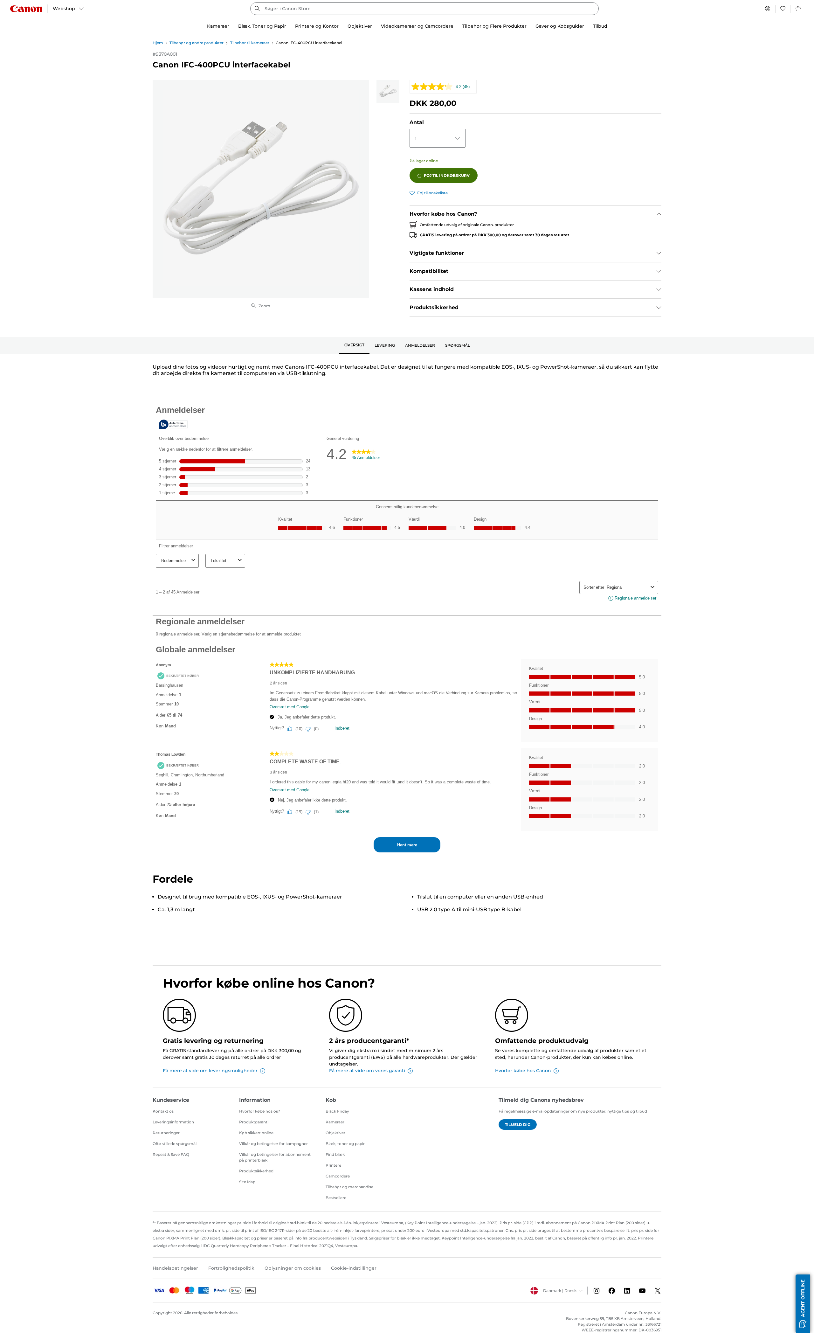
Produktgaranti (253, 1122)
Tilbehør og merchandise (349, 1186)
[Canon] (26, 8)
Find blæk (335, 1154)
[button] (803, 1303)
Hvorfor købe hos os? (259, 1111)
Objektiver (335, 1132)
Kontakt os (163, 1111)
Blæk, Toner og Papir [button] (262, 26)
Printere (333, 1165)
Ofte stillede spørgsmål (175, 1143)
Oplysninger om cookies (293, 1268)
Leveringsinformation (173, 1122)
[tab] (354, 345)
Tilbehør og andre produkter (196, 42)
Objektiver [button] (360, 26)
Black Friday (337, 1111)
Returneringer (166, 1132)
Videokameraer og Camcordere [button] (417, 26)
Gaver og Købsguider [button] (559, 26)
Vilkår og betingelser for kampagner (273, 1143)
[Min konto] (767, 8)
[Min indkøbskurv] (798, 8)
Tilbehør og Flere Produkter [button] (494, 26)
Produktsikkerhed (256, 1171)
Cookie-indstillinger (353, 1268)
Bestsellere (336, 1197)
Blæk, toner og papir (345, 1143)
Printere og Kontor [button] (317, 26)
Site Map (247, 1181)
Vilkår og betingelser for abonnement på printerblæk (275, 1157)
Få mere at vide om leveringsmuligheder (210, 1070)
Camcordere (338, 1176)
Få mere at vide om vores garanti (367, 1070)
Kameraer (335, 1122)
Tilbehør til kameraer (249, 42)
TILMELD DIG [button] (517, 1124)
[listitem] (387, 91)
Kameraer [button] (218, 26)
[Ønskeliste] (783, 8)
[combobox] (424, 8)
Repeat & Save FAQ (171, 1154)
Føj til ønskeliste (432, 193)
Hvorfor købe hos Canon (523, 1070)
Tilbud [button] (600, 26)
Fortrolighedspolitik (231, 1268)
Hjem (158, 42)
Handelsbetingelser (175, 1268)
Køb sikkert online (256, 1132)
